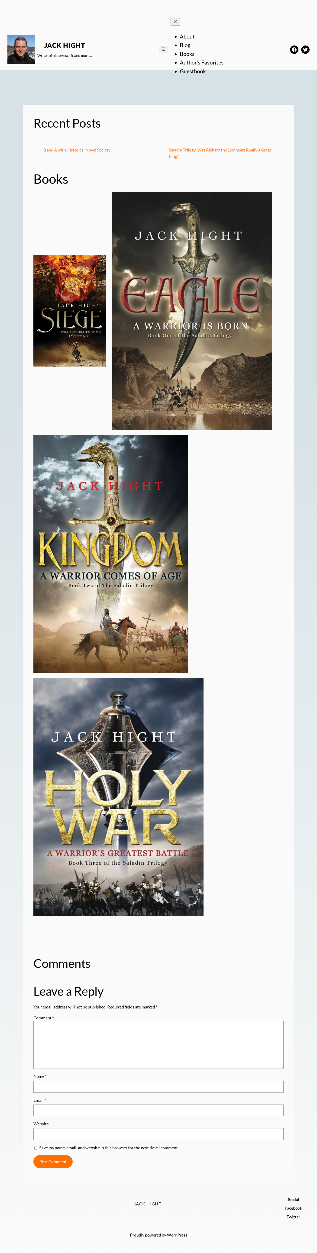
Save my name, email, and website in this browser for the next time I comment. (109, 1147)
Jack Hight (64, 45)
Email (39, 1100)
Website (41, 1123)
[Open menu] (163, 49)
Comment (43, 1017)
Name (40, 1076)
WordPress (177, 1234)
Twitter (293, 1216)
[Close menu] (175, 22)
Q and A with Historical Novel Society (76, 149)
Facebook (293, 1208)
